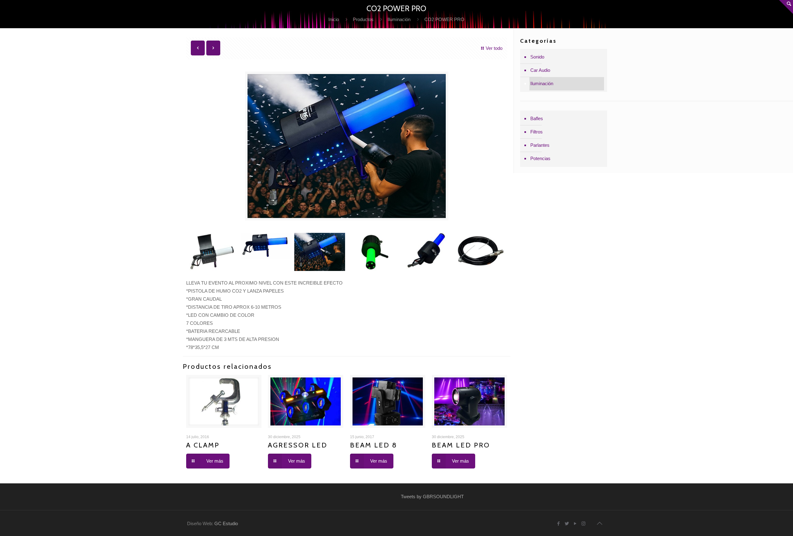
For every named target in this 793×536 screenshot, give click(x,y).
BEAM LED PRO (461, 445)
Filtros (536, 131)
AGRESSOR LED (297, 445)
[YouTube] (575, 523)
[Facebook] (558, 523)
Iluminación (399, 19)
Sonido (537, 56)
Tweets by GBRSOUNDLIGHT (432, 496)
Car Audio (540, 70)
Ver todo (494, 48)
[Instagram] (583, 523)
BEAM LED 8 (373, 445)
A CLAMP (203, 445)
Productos (363, 19)
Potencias (540, 158)
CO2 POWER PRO (444, 19)
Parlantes (540, 145)
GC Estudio (226, 523)
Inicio (333, 19)
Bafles (536, 118)
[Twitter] (566, 523)
